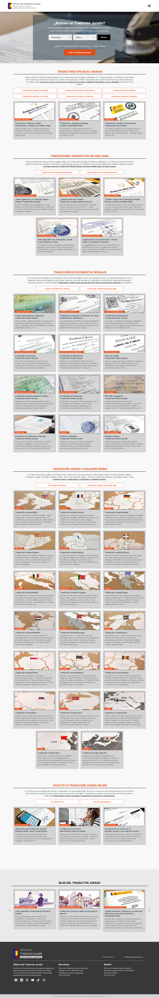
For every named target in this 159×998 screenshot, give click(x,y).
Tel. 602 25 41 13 (57, 802)
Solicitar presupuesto (102, 802)
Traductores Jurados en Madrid (35, 90)
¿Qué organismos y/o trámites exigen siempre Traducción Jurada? (32, 200)
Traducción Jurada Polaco (26, 673)
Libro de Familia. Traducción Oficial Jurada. (116, 357)
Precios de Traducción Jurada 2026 (101, 289)
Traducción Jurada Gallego (72, 552)
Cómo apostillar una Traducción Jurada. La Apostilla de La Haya (55, 241)
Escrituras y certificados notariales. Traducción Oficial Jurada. (31, 437)
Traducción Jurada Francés (72, 512)
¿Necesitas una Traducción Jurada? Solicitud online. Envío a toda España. (31, 830)
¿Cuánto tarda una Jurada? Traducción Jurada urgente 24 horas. (76, 200)
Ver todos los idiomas (57, 485)
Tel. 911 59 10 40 (109, 975)
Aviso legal (57, 996)
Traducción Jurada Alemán (116, 512)
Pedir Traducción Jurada (79, 52)
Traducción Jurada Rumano (117, 673)
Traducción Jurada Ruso (25, 713)
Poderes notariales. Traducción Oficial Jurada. (71, 437)
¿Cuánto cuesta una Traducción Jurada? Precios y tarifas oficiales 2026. (122, 200)
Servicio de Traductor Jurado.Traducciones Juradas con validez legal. (33, 124)
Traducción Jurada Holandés (27, 633)
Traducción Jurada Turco (71, 713)
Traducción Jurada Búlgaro (72, 673)
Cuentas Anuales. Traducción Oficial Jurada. (116, 437)
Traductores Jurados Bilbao (124, 90)
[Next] (149, 910)
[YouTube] (32, 980)
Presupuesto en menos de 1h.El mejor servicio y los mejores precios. (122, 830)
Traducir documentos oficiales (57, 289)
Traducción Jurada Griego (116, 592)
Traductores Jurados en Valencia (79, 96)
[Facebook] (16, 980)
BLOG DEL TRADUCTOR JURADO (79, 883)
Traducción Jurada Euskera (117, 552)
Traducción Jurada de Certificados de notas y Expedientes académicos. (79, 317)
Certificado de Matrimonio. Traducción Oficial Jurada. (72, 357)
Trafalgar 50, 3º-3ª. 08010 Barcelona (71, 970)
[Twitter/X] (27, 980)
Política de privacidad (69, 996)
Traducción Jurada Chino (48, 753)
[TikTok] (38, 980)
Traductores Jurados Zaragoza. (124, 96)
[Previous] (9, 910)
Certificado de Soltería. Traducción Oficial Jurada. (26, 357)
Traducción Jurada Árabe (116, 713)
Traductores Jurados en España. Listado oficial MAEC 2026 (74, 124)
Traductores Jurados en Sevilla (35, 96)
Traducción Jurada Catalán (27, 552)
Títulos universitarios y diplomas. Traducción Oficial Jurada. (29, 317)
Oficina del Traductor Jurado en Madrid (117, 968)
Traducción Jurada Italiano (26, 592)
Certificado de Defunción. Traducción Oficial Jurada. (71, 397)
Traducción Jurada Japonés (94, 753)
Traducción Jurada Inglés (26, 512)
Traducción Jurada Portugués (73, 592)
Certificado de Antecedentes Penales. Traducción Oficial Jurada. (32, 397)
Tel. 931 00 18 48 (64, 975)
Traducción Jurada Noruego (72, 633)
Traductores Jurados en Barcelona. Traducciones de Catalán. (120, 124)
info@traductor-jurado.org (133, 957)
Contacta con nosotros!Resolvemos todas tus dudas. (73, 830)
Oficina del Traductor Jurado (25, 968)
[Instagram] (43, 980)
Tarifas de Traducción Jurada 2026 (101, 485)
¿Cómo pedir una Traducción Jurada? (101, 172)
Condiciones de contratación (95, 996)
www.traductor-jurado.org (31, 957)
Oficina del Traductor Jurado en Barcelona (73, 968)
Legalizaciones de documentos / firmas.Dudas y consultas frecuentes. (100, 241)
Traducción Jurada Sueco (116, 633)
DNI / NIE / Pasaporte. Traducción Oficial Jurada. (116, 397)
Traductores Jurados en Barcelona (79, 90)
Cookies (81, 996)
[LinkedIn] (21, 980)
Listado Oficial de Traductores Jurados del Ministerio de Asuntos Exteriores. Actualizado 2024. (123, 913)
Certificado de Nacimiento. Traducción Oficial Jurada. (116, 317)
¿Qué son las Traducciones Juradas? (57, 172)
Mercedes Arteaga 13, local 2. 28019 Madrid (119, 970)
